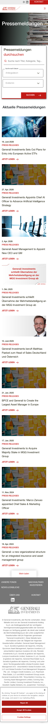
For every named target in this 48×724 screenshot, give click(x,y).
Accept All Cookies (24, 710)
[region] (24, 704)
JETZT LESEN (8, 159)
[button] (24, 2)
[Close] (44, 690)
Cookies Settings (24, 717)
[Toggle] (45, 9)
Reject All (24, 703)
